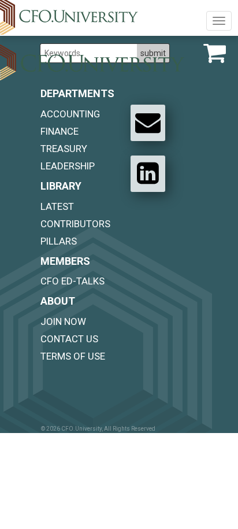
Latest (57, 206)
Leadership (67, 166)
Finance (59, 131)
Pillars (58, 241)
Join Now (63, 321)
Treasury (63, 148)
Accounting (70, 114)
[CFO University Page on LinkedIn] (148, 173)
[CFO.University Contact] (148, 123)
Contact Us (69, 339)
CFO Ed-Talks (72, 281)
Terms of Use (72, 356)
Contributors (75, 224)
